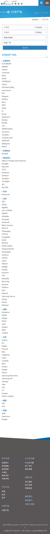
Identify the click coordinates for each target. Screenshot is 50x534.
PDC (3, 290)
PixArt (4, 114)
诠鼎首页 (35, 19)
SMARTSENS (7, 129)
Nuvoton (5, 284)
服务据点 (28, 496)
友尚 (3, 498)
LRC (3, 276)
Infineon (5, 264)
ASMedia (5, 216)
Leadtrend (5, 355)
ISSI (3, 406)
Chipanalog (6, 231)
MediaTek (5, 279)
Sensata (5, 382)
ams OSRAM (7, 210)
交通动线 (28, 488)
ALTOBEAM (6, 64)
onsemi (4, 367)
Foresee (5, 349)
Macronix (5, 167)
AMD (4, 413)
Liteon (4, 358)
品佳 (3, 494)
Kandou (5, 270)
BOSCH (5, 228)
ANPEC (5, 213)
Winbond (5, 305)
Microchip (5, 281)
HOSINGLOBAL (8, 87)
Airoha (4, 204)
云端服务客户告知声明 (12, 531)
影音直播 (28, 469)
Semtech (5, 176)
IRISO (4, 321)
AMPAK (5, 67)
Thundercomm (7, 138)
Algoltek (5, 207)
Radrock (5, 293)
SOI (3, 387)
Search (25, 48)
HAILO (4, 84)
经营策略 (5, 466)
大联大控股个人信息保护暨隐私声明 (34, 531)
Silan (3, 384)
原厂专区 (28, 466)
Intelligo (4, 267)
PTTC (4, 170)
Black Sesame (7, 225)
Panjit (4, 108)
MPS (4, 105)
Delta (4, 76)
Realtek (5, 419)
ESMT (4, 79)
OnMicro (5, 287)
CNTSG (5, 234)
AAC (3, 202)
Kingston (5, 96)
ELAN (4, 240)
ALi (3, 343)
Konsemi (5, 273)
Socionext (5, 132)
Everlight (5, 164)
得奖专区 (5, 475)
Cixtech (5, 70)
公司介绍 (5, 487)
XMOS (4, 147)
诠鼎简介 (5, 463)
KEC (3, 352)
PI (2, 111)
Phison (4, 373)
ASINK (4, 315)
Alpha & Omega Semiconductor (14, 161)
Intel (3, 403)
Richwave (5, 173)
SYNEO (5, 333)
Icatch (4, 261)
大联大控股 (29, 504)
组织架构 (5, 469)
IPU (3, 93)
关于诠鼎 (5, 458)
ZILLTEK (5, 187)
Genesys (5, 255)
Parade (4, 370)
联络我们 (28, 500)
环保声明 (5, 479)
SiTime (4, 302)
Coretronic (6, 73)
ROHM (4, 123)
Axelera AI (6, 222)
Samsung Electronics (10, 376)
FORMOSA (6, 81)
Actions (4, 340)
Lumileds (5, 361)
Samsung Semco (8, 296)
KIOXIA (5, 99)
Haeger (4, 318)
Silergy (4, 299)
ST (3, 390)
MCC (4, 102)
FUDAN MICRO (8, 249)
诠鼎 (3, 491)
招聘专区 (28, 477)
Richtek (5, 120)
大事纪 (4, 472)
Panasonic (6, 194)
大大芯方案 (29, 458)
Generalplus (6, 252)
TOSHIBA (5, 181)
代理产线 (5, 506)
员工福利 (28, 482)
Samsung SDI (7, 378)
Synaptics (5, 135)
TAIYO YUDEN (7, 396)
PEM (4, 330)
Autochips (5, 219)
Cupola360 (6, 237)
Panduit (4, 327)
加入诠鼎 (28, 485)
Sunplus (5, 393)
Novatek (5, 154)
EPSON (5, 243)
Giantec (5, 258)
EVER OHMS (7, 246)
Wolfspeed (6, 144)
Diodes (4, 346)
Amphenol (5, 312)
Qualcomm (6, 117)
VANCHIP (5, 141)
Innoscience (6, 90)
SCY (3, 126)
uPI (3, 184)
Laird (3, 324)
